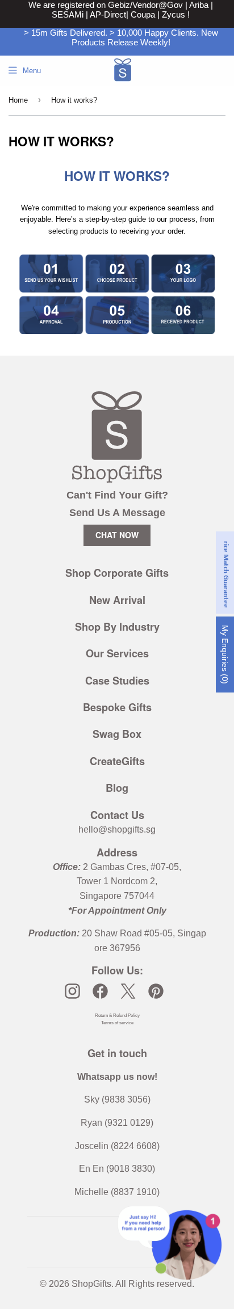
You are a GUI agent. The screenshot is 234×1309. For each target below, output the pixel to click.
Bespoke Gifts (117, 707)
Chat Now (117, 535)
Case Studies (117, 680)
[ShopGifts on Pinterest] (156, 991)
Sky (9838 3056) (117, 1099)
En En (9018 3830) (117, 1168)
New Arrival (117, 600)
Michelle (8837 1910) (117, 1192)
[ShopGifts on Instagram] (72, 991)
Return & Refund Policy (117, 1015)
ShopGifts (91, 1284)
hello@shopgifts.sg (117, 829)
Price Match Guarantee (225, 572)
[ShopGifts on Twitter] (128, 991)
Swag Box (117, 734)
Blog (117, 787)
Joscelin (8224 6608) (117, 1146)
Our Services (117, 653)
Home (18, 100)
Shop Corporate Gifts (117, 572)
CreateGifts (117, 761)
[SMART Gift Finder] (117, 340)
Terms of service (117, 1022)
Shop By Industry (117, 626)
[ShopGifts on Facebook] (100, 991)
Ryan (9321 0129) (117, 1123)
